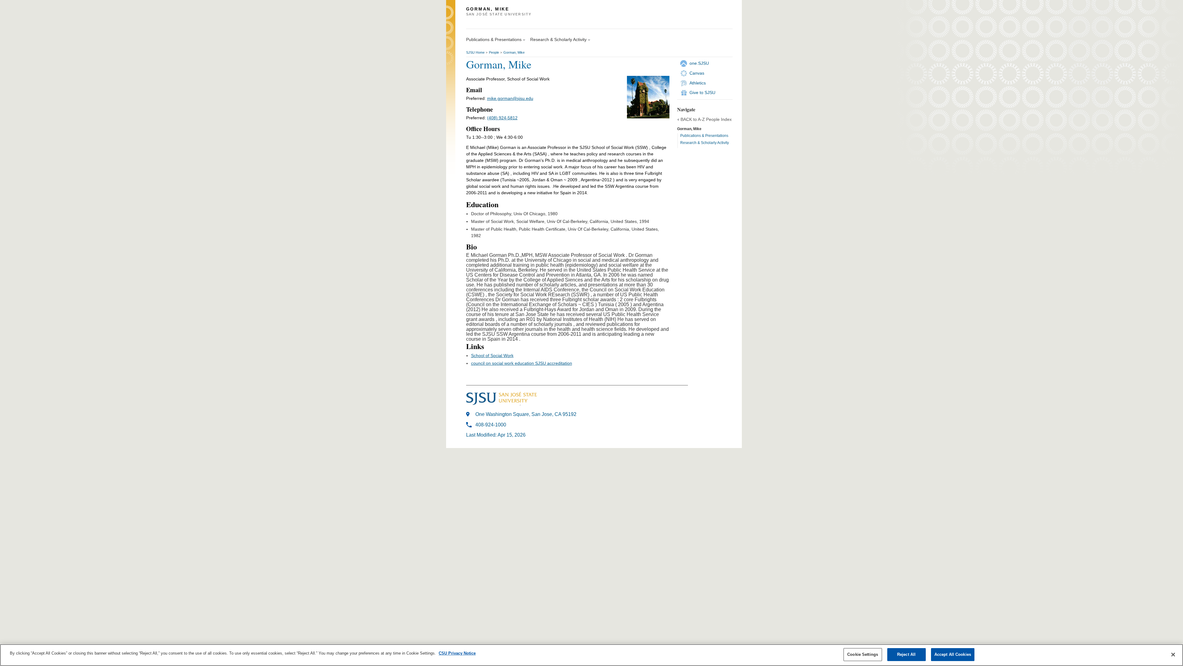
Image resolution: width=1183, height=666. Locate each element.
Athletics (697, 82)
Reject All (906, 654)
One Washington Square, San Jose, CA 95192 (525, 414)
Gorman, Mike (514, 52)
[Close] (1173, 654)
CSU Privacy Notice (457, 653)
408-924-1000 (490, 424)
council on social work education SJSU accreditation (521, 363)
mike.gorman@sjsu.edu (510, 98)
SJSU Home (475, 52)
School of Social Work (492, 355)
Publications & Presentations (704, 136)
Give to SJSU (702, 92)
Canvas (696, 73)
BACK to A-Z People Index (706, 119)
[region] (591, 655)
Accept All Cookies (952, 654)
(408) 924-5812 (502, 117)
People (494, 52)
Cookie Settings (862, 654)
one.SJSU (699, 63)
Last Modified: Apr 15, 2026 (496, 435)
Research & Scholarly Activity (704, 143)
